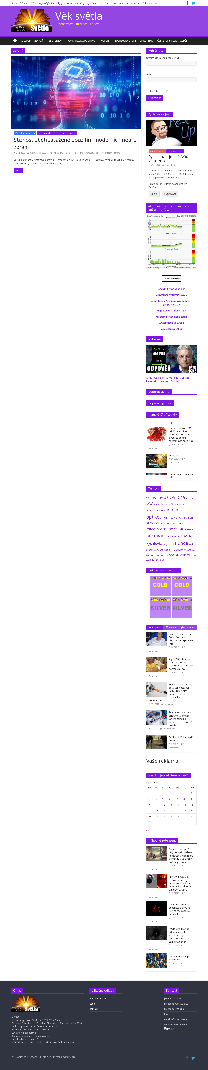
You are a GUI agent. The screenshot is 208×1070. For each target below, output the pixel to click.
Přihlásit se (154, 98)
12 (163, 804)
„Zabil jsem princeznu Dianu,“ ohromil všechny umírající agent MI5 (181, 638)
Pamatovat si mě (159, 91)
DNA (150, 503)
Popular (156, 627)
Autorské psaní (157, 151)
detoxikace (191, 498)
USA (193, 549)
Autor (105, 40)
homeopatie (179, 504)
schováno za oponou (66, 133)
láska (166, 523)
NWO (190, 529)
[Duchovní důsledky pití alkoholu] (157, 734)
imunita (152, 510)
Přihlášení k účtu (98, 998)
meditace (176, 523)
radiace (171, 536)
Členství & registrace (170, 40)
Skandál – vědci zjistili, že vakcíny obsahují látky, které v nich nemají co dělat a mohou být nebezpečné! (170, 692)
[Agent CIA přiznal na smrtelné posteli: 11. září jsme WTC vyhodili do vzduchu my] (157, 656)
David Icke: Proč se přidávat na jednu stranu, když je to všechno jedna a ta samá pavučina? (179, 935)
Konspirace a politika (81, 40)
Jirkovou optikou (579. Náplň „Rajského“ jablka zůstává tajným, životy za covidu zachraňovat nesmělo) (181, 434)
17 (149, 810)
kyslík (158, 523)
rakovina (184, 535)
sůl (172, 550)
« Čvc (149, 830)
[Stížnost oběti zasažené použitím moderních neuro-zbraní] (76, 58)
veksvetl (33, 152)
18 (156, 810)
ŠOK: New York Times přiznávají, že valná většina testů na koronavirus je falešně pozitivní (180, 719)
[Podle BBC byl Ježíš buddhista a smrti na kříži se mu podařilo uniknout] (157, 903)
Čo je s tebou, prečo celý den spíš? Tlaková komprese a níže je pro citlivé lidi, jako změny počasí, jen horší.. (181, 855)
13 (170, 804)
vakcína (149, 555)
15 (184, 804)
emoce (157, 503)
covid (161, 497)
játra (171, 518)
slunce (181, 543)
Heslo (149, 74)
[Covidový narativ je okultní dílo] (157, 955)
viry (155, 555)
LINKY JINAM (146, 40)
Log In (154, 193)
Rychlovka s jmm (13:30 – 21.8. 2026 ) (170, 158)
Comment (189, 627)
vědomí (185, 555)
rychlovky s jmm (175, 151)
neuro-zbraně (83, 152)
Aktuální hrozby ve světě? (171, 288)
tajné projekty (106, 152)
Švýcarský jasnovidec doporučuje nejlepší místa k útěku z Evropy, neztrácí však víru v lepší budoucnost (104, 3)
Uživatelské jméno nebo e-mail (162, 57)
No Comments (169, 728)
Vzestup (26, 40)
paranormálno (45, 133)
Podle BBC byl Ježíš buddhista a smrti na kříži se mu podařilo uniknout (179, 909)
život (162, 560)
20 (170, 810)
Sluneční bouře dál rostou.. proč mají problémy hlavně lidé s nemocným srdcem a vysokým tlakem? (180, 883)
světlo (167, 549)
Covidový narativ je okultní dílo (179, 958)
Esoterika (55, 40)
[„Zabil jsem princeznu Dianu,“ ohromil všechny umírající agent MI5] (157, 631)
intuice (162, 510)
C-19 (153, 498)
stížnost (94, 152)
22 (184, 810)
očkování (156, 535)
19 (163, 810)
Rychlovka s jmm (125, 40)
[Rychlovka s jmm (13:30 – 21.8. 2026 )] (171, 121)
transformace (182, 549)
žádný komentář (64, 152)
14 (177, 804)
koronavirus (184, 517)
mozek (173, 528)
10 (149, 804)
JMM (166, 517)
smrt (191, 544)
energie (167, 503)
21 (177, 810)
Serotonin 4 (175, 455)
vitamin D (161, 555)
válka (177, 555)
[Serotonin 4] (156, 455)
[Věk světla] (15, 41)
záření (155, 559)
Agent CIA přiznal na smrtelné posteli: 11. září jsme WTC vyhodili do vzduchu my (181, 664)
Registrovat (170, 193)
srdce (158, 549)
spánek (150, 550)
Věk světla (79, 15)
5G (147, 498)
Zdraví (38, 40)
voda (170, 554)
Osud (92, 1003)
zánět (148, 560)
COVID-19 (176, 497)
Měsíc (182, 529)
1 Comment (169, 704)
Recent (173, 627)
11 (156, 804)
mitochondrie (156, 529)
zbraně (117, 152)
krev (149, 523)
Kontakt (93, 1008)
